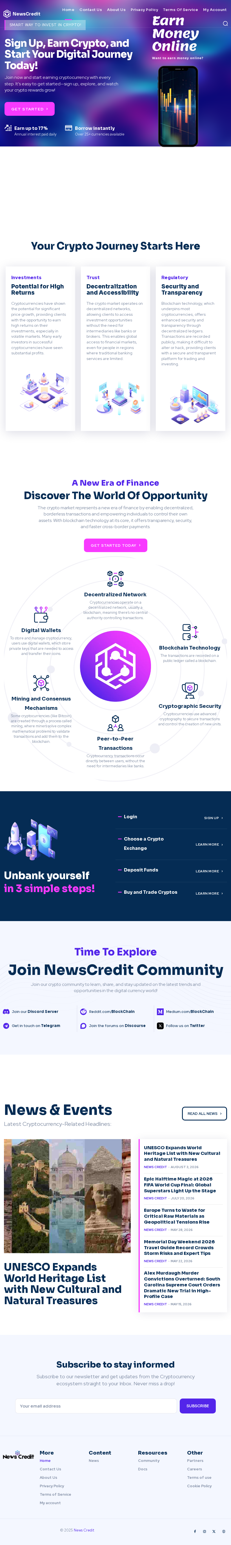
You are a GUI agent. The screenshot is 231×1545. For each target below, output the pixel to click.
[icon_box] (30, 1011)
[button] (225, 23)
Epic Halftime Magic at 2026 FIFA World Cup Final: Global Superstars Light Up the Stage (180, 1185)
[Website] (223, 1531)
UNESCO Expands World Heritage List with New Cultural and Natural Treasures (63, 1284)
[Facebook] (195, 1531)
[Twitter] (214, 1531)
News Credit (155, 1167)
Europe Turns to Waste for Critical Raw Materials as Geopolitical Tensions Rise (177, 1216)
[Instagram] (204, 1531)
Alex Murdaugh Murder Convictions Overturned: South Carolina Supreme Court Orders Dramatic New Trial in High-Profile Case (182, 1284)
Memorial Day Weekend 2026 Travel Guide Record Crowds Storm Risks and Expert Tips (179, 1248)
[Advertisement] (115, 197)
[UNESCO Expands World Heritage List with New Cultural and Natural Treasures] (67, 1196)
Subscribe (197, 1405)
